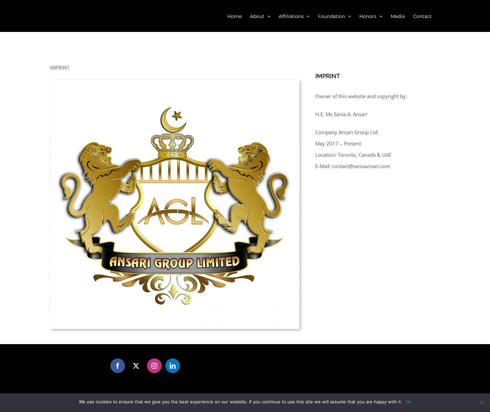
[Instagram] (154, 365)
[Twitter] (136, 365)
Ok (408, 401)
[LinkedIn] (172, 365)
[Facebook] (117, 365)
